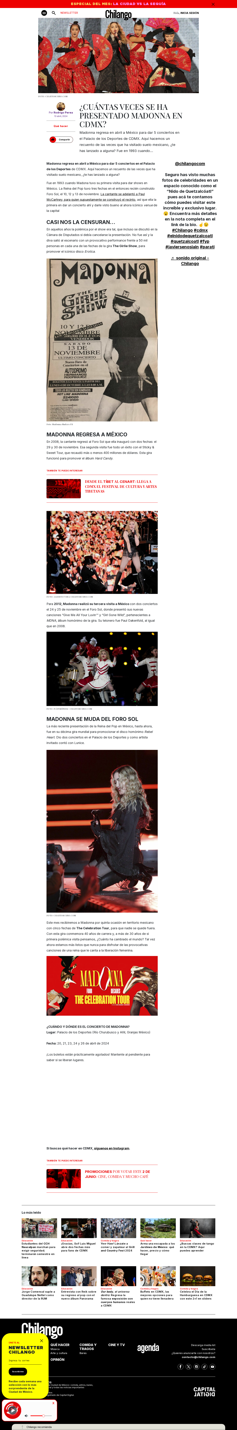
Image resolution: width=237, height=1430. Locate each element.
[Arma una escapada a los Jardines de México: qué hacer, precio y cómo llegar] (158, 1228)
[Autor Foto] (60, 106)
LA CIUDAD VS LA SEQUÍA (139, 4)
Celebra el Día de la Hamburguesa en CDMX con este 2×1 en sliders (196, 1295)
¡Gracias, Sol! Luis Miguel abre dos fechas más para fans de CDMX (78, 1247)
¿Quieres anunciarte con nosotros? (193, 1353)
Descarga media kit (203, 1345)
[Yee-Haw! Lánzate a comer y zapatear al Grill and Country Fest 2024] (118, 1228)
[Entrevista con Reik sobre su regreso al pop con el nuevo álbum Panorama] (79, 1276)
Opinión (57, 1360)
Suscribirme (18, 1371)
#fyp (204, 241)
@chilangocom (190, 163)
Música (55, 1349)
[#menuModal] (44, 13)
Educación (27, 1240)
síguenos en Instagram (111, 1148)
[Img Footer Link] (148, 1348)
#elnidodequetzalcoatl (190, 235)
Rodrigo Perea (63, 112)
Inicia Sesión (189, 13)
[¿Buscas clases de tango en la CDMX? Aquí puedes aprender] (197, 1228)
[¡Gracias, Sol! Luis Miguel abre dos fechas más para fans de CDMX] (79, 1228)
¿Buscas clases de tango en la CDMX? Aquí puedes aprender (197, 1247)
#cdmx (201, 230)
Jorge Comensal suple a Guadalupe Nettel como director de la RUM (38, 1295)
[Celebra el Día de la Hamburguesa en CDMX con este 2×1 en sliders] (197, 1276)
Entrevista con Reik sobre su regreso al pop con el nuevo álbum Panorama (78, 1295)
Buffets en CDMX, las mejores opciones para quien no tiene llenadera (156, 1295)
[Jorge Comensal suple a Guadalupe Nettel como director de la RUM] (39, 1276)
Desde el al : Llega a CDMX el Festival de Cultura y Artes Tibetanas (121, 486)
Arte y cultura (58, 1353)
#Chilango (182, 230)
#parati (207, 246)
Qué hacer (61, 126)
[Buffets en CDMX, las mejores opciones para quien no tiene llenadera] (158, 1276)
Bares (83, 1353)
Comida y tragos (110, 1240)
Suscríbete (208, 1349)
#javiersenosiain (182, 246)
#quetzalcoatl (185, 241)
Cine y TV (116, 1345)
